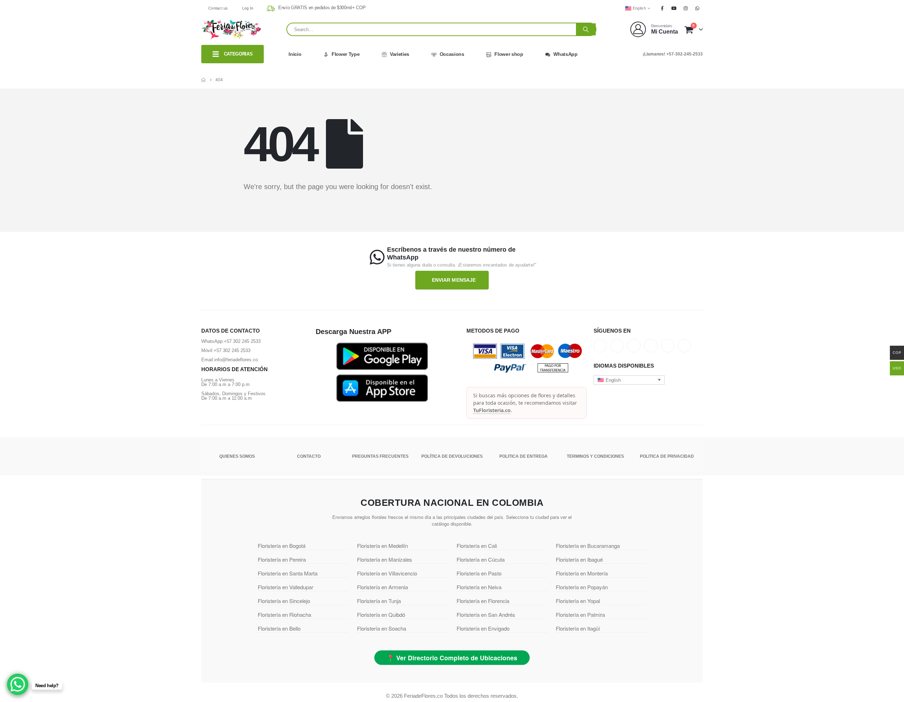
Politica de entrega (523, 456)
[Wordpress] (651, 345)
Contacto (309, 456)
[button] (629, 380)
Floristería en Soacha (381, 628)
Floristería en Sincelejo (284, 600)
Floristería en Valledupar (285, 587)
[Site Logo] (231, 29)
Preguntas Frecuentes (380, 456)
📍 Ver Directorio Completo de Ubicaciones (452, 657)
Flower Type (345, 54)
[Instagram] (686, 8)
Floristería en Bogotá (281, 545)
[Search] (586, 29)
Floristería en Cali (477, 545)
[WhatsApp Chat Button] (17, 684)
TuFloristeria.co (492, 410)
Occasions (452, 54)
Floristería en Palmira (580, 614)
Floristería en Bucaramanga (588, 545)
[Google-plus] (634, 345)
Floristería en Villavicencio (387, 573)
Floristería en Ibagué (579, 559)
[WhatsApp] (697, 8)
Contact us (218, 8)
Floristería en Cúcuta (481, 559)
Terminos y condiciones (595, 456)
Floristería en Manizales (384, 559)
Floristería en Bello (279, 628)
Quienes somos (237, 456)
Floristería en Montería (582, 573)
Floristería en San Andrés (486, 614)
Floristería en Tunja (379, 600)
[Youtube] (674, 8)
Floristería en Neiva (479, 587)
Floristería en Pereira (282, 559)
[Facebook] (662, 8)
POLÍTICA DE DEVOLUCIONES (452, 456)
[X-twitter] (617, 345)
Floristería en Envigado (483, 628)
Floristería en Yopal (578, 600)
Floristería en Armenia (382, 587)
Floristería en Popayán (582, 587)
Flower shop (508, 54)
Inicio (295, 54)
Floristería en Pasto (479, 573)
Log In (248, 8)
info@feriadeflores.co (236, 359)
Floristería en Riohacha (284, 614)
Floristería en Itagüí (578, 628)
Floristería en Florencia (483, 600)
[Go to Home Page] (203, 79)
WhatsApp (565, 54)
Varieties (399, 54)
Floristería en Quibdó (381, 614)
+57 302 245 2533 (242, 341)
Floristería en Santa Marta (287, 573)
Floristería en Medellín (382, 545)
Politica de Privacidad (667, 456)
